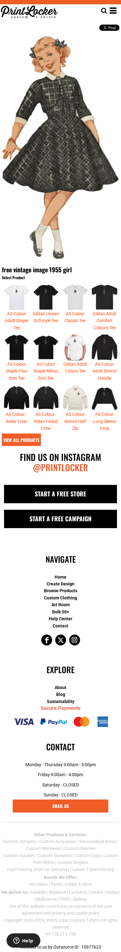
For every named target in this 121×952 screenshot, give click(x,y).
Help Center (60, 618)
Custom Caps (87, 855)
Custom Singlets (72, 862)
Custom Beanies (80, 848)
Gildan (71, 884)
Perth (65, 899)
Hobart (113, 892)
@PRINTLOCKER (60, 467)
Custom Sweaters (55, 855)
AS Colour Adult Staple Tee (16, 320)
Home (60, 576)
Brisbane (57, 892)
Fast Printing (19, 869)
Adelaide (38, 892)
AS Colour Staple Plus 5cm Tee (16, 371)
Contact (60, 625)
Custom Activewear (58, 841)
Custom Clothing (60, 597)
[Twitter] (60, 640)
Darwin (96, 892)
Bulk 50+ (60, 611)
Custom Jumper (18, 841)
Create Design (60, 583)
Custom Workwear (43, 848)
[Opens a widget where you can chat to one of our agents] (23, 941)
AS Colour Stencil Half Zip (75, 421)
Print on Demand (51, 869)
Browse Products (60, 590)
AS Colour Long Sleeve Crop (104, 421)
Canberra (78, 892)
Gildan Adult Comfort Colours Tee (104, 320)
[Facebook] (46, 640)
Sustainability (60, 701)
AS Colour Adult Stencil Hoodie (104, 371)
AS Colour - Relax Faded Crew (46, 421)
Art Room (61, 604)
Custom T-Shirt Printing (92, 869)
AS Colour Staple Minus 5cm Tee (46, 371)
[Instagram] (74, 640)
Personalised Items (97, 841)
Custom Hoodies (19, 855)
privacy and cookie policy (76, 913)
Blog (60, 694)
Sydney (80, 899)
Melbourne (46, 899)
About (60, 687)
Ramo (56, 884)
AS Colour (38, 884)
